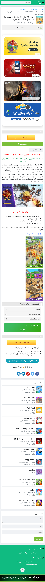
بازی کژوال (23, 9)
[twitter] (32, 374)
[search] (2, 2)
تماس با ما (28, 561)
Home (41, 9)
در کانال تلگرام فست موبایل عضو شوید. (21, 360)
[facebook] (37, 374)
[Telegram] (22, 570)
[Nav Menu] (43, 2)
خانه (35, 561)
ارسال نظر (38, 539)
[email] (19, 374)
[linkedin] (23, 374)
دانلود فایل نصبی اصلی (21, 342)
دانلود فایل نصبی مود (21, 137)
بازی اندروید (33, 9)
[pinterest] (28, 374)
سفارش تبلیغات (31, 564)
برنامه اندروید (22, 552)
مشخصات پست (36, 149)
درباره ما (19, 561)
